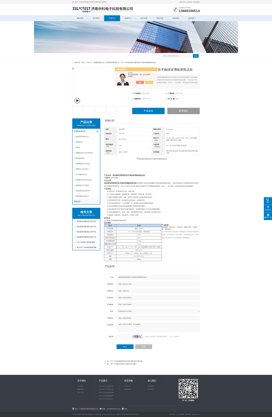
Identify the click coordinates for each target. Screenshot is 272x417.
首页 (82, 62)
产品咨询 (148, 111)
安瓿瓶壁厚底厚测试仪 (82, 191)
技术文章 (144, 18)
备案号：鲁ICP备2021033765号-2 (127, 414)
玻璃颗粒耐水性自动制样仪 (84, 153)
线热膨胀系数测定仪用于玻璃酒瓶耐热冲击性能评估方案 (87, 237)
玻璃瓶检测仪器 (99, 62)
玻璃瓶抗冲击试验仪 (82, 169)
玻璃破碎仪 (79, 142)
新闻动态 (80, 389)
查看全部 (77, 201)
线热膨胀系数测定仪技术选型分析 (87, 221)
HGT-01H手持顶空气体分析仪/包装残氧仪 (107, 399)
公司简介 (80, 386)
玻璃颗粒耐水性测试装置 (83, 180)
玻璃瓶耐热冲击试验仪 (82, 163)
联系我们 (197, 2)
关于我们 (96, 18)
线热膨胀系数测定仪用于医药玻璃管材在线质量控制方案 (87, 232)
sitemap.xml (196, 414)
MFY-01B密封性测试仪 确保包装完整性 (123, 364)
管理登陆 (188, 414)
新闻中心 (128, 18)
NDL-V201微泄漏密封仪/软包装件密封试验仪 (107, 396)
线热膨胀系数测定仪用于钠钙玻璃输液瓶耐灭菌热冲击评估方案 (87, 226)
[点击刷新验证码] (137, 336)
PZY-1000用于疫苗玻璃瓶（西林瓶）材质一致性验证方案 (87, 242)
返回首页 (182, 2)
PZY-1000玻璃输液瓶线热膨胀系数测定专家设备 (126, 361)
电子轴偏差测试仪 (81, 174)
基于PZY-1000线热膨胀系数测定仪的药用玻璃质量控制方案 (87, 247)
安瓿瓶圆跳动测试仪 (82, 196)
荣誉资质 (160, 18)
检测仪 (77, 147)
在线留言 (190, 2)
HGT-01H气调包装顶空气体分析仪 (107, 386)
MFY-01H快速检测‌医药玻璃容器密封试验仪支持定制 (107, 392)
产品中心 (112, 18)
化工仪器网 (180, 414)
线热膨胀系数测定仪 (112, 62)
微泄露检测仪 (79, 158)
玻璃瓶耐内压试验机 (82, 185)
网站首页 (80, 18)
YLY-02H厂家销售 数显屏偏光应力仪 (107, 389)
